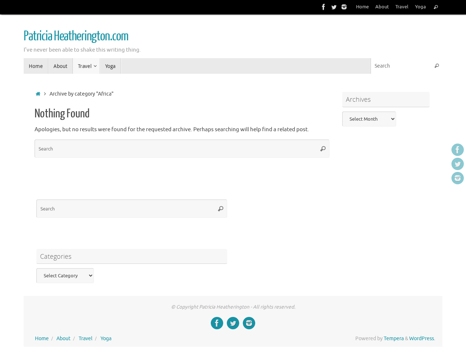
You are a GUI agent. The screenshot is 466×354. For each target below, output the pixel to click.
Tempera (394, 338)
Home (362, 7)
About (382, 7)
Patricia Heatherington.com (76, 36)
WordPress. (422, 338)
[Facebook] (324, 7)
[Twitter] (334, 7)
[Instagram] (344, 7)
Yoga (420, 7)
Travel (401, 7)
